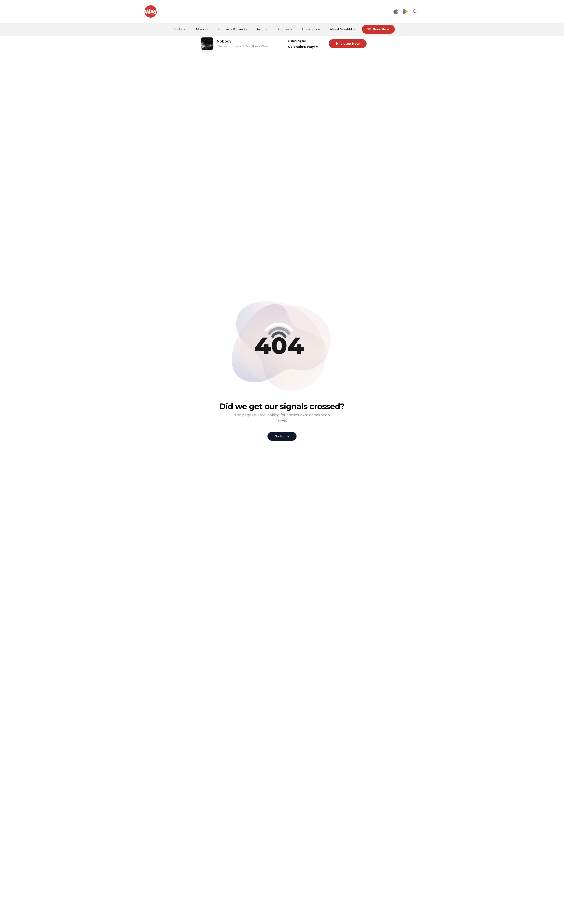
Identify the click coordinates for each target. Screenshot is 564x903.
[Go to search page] (415, 11)
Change (316, 41)
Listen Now (350, 44)
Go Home (282, 436)
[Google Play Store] (405, 11)
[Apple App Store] (395, 11)
